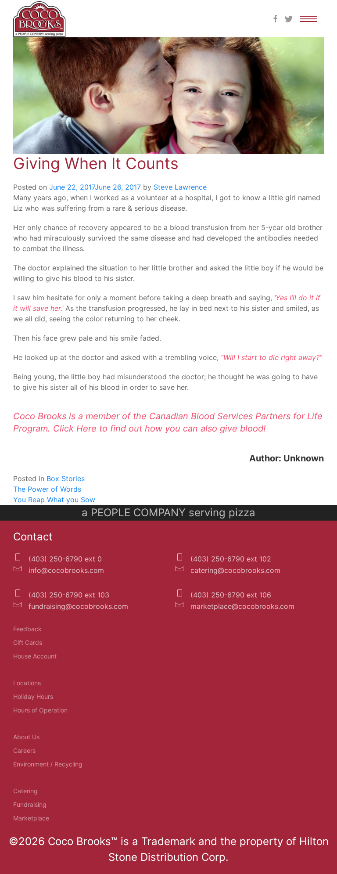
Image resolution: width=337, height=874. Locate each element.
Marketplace (31, 818)
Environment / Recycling (47, 764)
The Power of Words (47, 489)
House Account (35, 656)
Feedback (27, 629)
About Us (26, 737)
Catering (25, 791)
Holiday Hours (33, 696)
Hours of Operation (40, 710)
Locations (27, 683)
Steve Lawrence (180, 187)
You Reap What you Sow (54, 499)
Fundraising (30, 804)
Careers (24, 750)
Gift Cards (27, 642)
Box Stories (66, 478)
